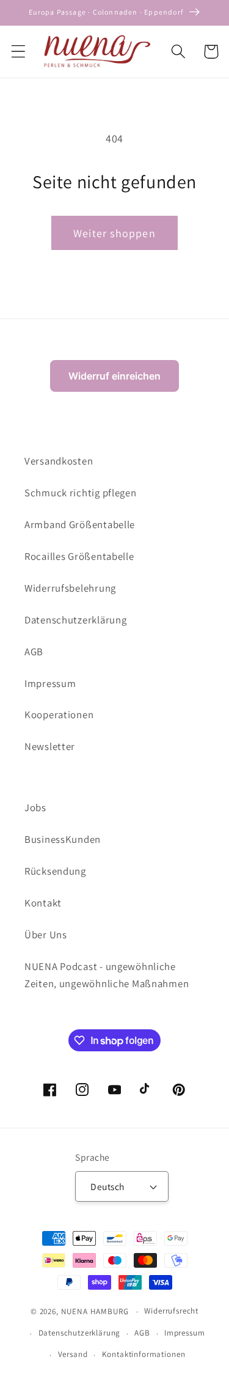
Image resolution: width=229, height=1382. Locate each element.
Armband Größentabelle (79, 524)
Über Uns (45, 934)
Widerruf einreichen (114, 376)
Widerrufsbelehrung (70, 588)
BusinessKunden (62, 839)
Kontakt (43, 903)
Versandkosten (58, 461)
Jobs (35, 807)
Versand (73, 1354)
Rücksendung (55, 871)
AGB (33, 651)
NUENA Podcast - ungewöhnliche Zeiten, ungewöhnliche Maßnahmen (106, 975)
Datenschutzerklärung (75, 620)
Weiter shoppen (114, 233)
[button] (18, 51)
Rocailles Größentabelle (79, 556)
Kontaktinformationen (144, 1354)
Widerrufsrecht (171, 1311)
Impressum (50, 683)
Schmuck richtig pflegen (80, 492)
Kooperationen (58, 714)
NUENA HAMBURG (95, 1311)
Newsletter (49, 746)
